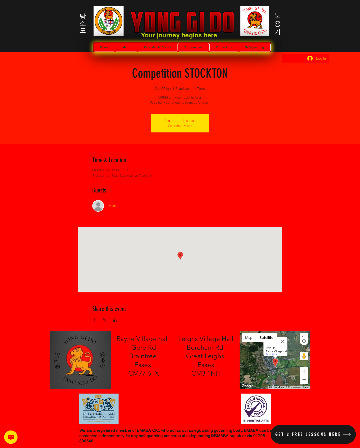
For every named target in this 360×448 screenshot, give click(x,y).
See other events (180, 125)
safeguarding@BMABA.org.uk (213, 435)
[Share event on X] (104, 320)
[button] (127, 47)
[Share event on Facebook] (94, 320)
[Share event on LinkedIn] (115, 320)
